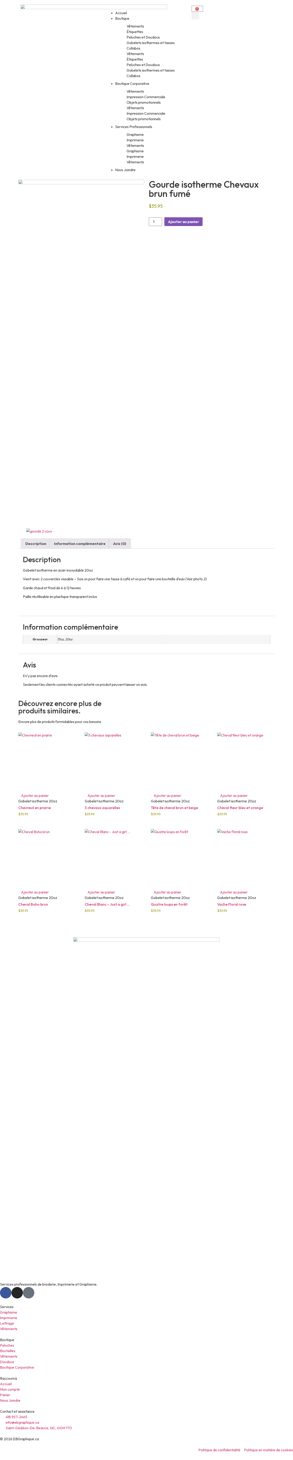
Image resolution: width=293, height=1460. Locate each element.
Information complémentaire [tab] (80, 543)
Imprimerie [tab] (135, 140)
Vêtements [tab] (135, 26)
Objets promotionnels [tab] (144, 102)
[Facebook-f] (5, 1292)
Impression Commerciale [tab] (146, 97)
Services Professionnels (133, 126)
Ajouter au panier (183, 221)
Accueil (121, 13)
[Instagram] (17, 1292)
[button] (146, 7)
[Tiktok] (28, 1292)
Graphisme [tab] (135, 134)
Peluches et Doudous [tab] (143, 37)
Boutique (122, 18)
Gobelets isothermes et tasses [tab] (151, 42)
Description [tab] (35, 543)
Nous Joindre (125, 169)
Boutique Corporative (132, 83)
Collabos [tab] (133, 48)
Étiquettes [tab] (135, 31)
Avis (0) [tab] (119, 543)
